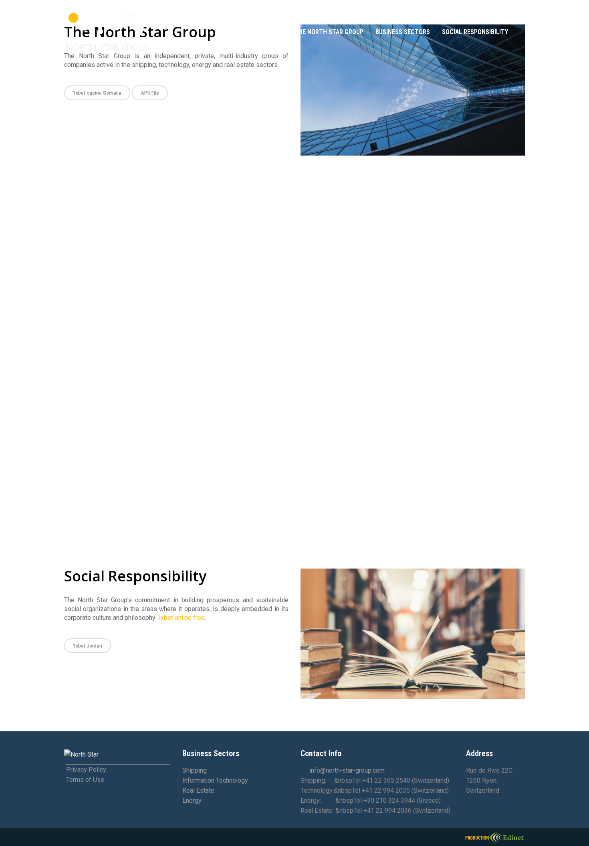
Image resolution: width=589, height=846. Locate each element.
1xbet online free (181, 617)
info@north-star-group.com (347, 770)
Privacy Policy (86, 769)
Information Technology (215, 780)
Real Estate (198, 790)
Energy (192, 800)
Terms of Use (85, 779)
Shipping (194, 770)
